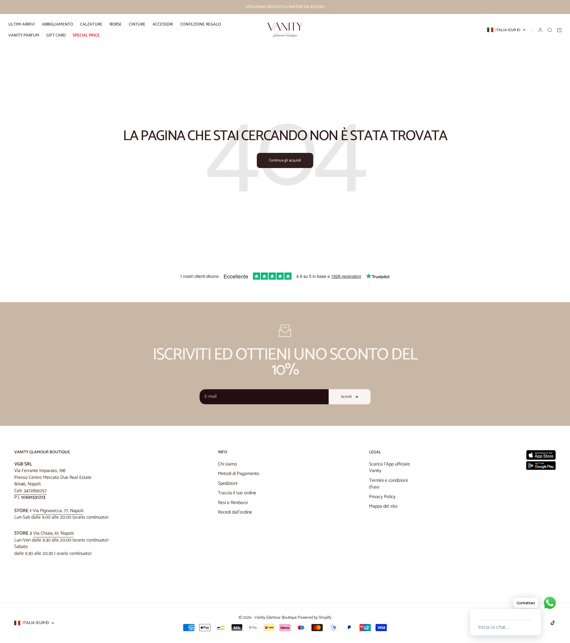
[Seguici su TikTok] (553, 623)
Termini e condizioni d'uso (388, 483)
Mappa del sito (383, 506)
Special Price (86, 35)
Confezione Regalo (200, 24)
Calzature (91, 24)
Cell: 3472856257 (30, 491)
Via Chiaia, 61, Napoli (53, 533)
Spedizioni (227, 483)
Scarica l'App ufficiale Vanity (389, 467)
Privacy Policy (382, 497)
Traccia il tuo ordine (237, 493)
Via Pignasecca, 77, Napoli (58, 511)
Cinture (137, 24)
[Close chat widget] (535, 602)
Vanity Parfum (23, 35)
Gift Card (56, 35)
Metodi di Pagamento (238, 474)
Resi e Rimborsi (233, 503)
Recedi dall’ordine (235, 512)
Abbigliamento (57, 24)
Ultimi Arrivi (21, 24)
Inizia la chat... (494, 627)
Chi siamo (227, 464)
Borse (116, 24)
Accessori (163, 24)
